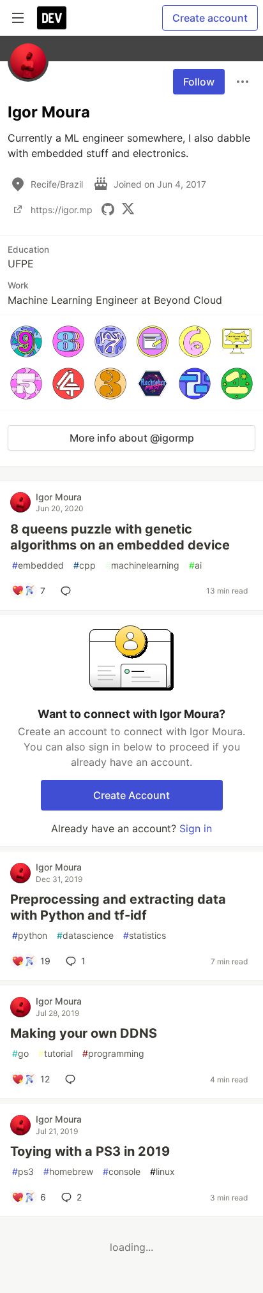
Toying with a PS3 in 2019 (90, 1151)
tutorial (55, 1053)
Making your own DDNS (83, 1033)
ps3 (23, 1171)
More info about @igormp (132, 437)
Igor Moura (59, 496)
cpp (84, 565)
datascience (85, 935)
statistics (144, 935)
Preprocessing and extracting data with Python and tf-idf (118, 907)
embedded (38, 565)
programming (113, 1053)
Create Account (131, 795)
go (20, 1053)
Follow (198, 81)
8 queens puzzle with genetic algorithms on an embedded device (120, 537)
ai (195, 565)
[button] (26, 341)
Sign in (195, 828)
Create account (210, 17)
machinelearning (142, 565)
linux (162, 1171)
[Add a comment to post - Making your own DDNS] (72, 1079)
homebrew (68, 1171)
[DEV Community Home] (52, 18)
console (121, 1171)
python (29, 935)
